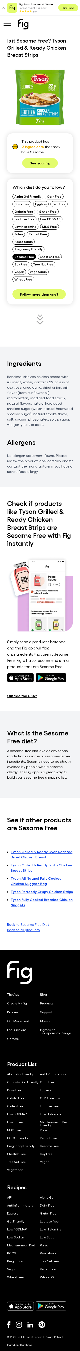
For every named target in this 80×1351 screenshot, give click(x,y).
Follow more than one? (39, 294)
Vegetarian (38, 271)
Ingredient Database (19, 1344)
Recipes (12, 1012)
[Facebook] (8, 1324)
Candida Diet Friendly (22, 1082)
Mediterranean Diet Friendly (54, 1124)
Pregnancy (15, 1261)
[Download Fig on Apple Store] (20, 1306)
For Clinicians (16, 1029)
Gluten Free (48, 211)
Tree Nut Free (43, 264)
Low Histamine (25, 226)
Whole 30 (47, 1277)
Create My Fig (17, 1003)
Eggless (41, 204)
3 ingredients (33, 146)
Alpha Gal (47, 1197)
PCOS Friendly (17, 1138)
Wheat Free (23, 279)
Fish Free (59, 204)
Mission (45, 1021)
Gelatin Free (23, 211)
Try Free (68, 8)
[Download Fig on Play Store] (51, 1306)
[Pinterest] (41, 1324)
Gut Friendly (15, 1221)
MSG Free (49, 226)
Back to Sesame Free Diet (28, 924)
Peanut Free (38, 234)
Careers (13, 1038)
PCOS (11, 1253)
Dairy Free (21, 204)
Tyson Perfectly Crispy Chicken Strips (42, 891)
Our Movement (18, 1021)
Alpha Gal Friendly (27, 196)
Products (46, 1003)
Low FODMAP (50, 219)
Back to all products (23, 930)
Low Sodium (16, 1237)
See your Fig (40, 163)
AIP (9, 1197)
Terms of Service (32, 1336)
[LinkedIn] (30, 1325)
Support (46, 1012)
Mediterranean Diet (21, 1245)
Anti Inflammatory (53, 1074)
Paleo (18, 234)
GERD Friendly (50, 1098)
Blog (43, 994)
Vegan (19, 271)
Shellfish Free (50, 256)
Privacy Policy (53, 1336)
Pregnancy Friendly (28, 249)
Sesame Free (24, 256)
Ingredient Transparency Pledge (55, 1031)
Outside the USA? (22, 696)
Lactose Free (24, 219)
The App (13, 994)
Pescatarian (23, 241)
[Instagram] (19, 1325)
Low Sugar (48, 1237)
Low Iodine (15, 1122)
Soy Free (20, 264)
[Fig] (23, 24)
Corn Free (54, 196)
